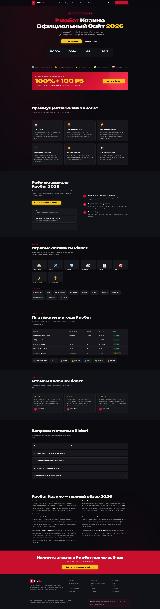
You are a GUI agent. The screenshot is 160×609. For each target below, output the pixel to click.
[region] (80, 342)
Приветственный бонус (98, 583)
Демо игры (72, 591)
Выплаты (83, 2)
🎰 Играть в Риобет (71, 41)
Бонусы (67, 2)
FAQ (89, 2)
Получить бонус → (114, 81)
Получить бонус (91, 41)
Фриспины (94, 586)
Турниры (93, 591)
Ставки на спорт (74, 588)
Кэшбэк (93, 588)
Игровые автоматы (74, 583)
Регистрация (121, 2)
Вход (110, 2)
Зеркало (74, 2)
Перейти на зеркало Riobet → (46, 202)
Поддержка (115, 591)
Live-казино (72, 586)
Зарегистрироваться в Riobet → (80, 567)
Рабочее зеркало (117, 586)
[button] (80, 446)
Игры (60, 2)
